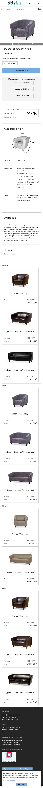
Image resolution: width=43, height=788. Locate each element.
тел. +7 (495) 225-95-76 (10, 719)
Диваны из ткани (10, 117)
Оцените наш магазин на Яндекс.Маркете (17, 769)
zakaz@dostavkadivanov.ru (11, 715)
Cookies (26, 773)
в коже (17, 89)
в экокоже (17, 83)
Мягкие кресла (9, 113)
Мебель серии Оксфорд (12, 109)
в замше (18, 95)
